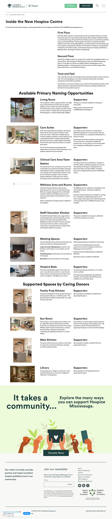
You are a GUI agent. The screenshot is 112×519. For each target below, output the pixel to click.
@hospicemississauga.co (74, 27)
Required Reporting (84, 470)
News (79, 468)
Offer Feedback (82, 479)
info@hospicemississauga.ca (48, 511)
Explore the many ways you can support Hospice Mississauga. (81, 402)
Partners (80, 472)
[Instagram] (87, 485)
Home (7, 14)
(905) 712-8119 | (37, 511)
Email (46, 480)
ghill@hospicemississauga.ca (83, 109)
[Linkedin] (83, 485)
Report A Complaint (84, 477)
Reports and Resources (85, 475)
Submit (70, 484)
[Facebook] (79, 485)
